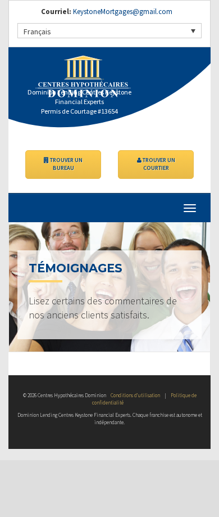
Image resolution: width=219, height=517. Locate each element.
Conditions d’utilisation (135, 395)
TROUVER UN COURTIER (158, 164)
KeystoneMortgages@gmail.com (122, 11)
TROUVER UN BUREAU (66, 164)
